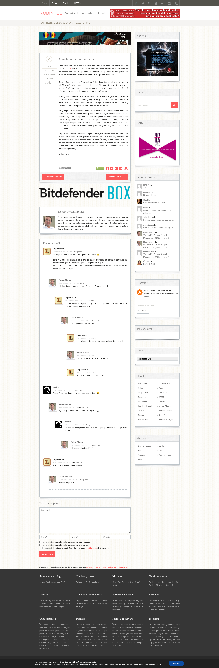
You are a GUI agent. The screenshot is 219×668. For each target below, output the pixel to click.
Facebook (136, 3)
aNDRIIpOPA (164, 384)
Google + (149, 3)
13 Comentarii (49, 83)
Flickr (162, 3)
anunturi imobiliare (157, 606)
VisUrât (141, 455)
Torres (161, 450)
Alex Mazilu (143, 384)
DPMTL (162, 397)
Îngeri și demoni (145, 406)
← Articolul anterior (53, 177)
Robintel (50, 13)
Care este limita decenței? (154, 203)
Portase (141, 415)
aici (94, 603)
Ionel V (146, 185)
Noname (146, 192)
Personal (49, 78)
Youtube (156, 3)
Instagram (169, 3)
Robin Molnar (65, 280)
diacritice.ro (101, 633)
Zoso (140, 459)
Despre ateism (149, 195)
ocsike (56, 387)
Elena (145, 208)
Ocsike (68, 69)
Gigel (145, 200)
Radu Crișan (164, 415)
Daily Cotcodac (144, 446)
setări (158, 665)
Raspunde (78, 252)
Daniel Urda (163, 393)
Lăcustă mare (149, 264)
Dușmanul (142, 402)
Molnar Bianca (165, 406)
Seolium (161, 609)
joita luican (148, 217)
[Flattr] (100, 168)
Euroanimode (171, 600)
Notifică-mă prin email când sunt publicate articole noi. (65, 545)
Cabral (141, 388)
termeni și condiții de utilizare (126, 606)
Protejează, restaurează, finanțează (158, 227)
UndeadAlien (148, 251)
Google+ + (116, 168)
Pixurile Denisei (165, 411)
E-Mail (120, 168)
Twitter (142, 3)
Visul (145, 187)
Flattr (126, 168)
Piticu (140, 450)
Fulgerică (162, 402)
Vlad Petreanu (165, 455)
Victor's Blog (143, 420)
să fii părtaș (92, 548)
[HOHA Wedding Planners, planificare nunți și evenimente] (157, 160)
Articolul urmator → (117, 177)
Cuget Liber (143, 393)
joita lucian (148, 225)
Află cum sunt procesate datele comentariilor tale (107, 567)
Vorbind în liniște (166, 420)
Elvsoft (161, 600)
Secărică (94, 627)
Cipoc (161, 388)
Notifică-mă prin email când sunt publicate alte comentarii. (67, 542)
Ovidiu (161, 446)
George (146, 261)
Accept (176, 663)
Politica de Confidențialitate (88, 582)
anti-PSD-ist (62, 582)
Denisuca (142, 397)
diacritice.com (97, 645)
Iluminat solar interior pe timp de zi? (158, 220)
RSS (176, 3)
